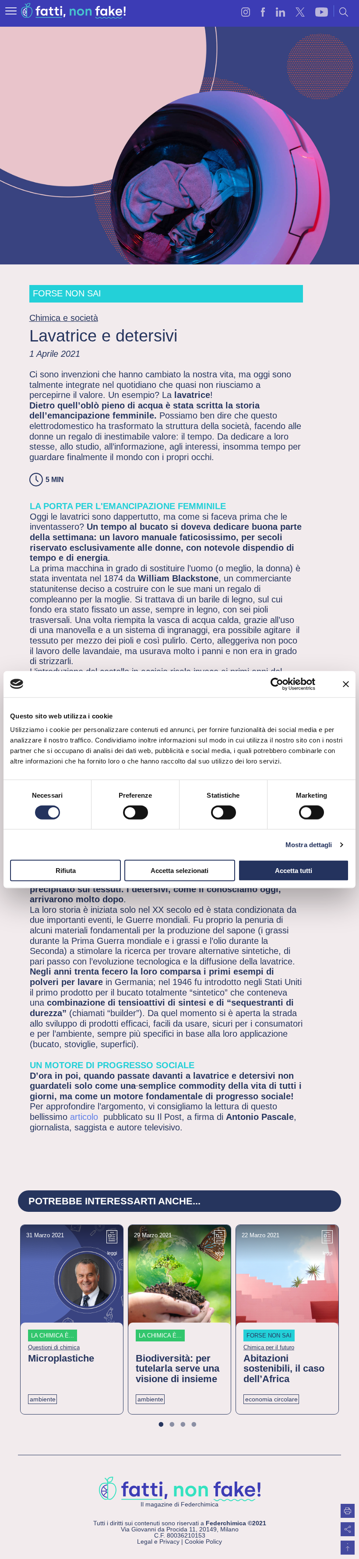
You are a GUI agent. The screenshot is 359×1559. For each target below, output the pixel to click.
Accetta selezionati (179, 870)
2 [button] (177, 1425)
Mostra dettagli (308, 844)
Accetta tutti (293, 870)
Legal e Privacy (158, 1541)
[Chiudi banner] (346, 684)
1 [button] (166, 1425)
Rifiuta (66, 870)
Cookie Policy (203, 1541)
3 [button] (188, 1425)
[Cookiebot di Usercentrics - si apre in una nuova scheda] (277, 683)
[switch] (135, 812)
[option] (72, 1319)
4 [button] (199, 1425)
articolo (84, 1117)
